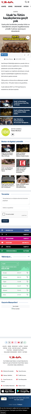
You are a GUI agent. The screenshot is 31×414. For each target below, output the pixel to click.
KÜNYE (20, 352)
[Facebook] (6, 342)
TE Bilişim (19, 404)
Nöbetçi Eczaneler (8, 371)
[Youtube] (18, 342)
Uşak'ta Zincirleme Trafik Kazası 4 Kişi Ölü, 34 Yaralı (7, 155)
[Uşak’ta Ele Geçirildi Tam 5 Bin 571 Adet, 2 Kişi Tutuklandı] (8, 179)
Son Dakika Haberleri (9, 385)
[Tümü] (29, 256)
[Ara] (26, 2)
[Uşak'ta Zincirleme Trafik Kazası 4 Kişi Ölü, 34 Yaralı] (8, 148)
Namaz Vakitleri (7, 375)
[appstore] (8, 391)
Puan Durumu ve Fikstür (6, 380)
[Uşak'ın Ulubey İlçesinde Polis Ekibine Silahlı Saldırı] (23, 148)
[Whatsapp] (24, 342)
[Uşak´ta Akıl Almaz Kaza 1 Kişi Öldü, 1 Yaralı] (8, 163)
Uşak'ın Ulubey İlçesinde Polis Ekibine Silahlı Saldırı (22, 155)
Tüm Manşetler (22, 379)
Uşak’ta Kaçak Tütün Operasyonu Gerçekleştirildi (22, 186)
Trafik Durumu (22, 375)
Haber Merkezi (9, 59)
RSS (4, 398)
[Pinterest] (12, 342)
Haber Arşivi (21, 385)
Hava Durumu (22, 371)
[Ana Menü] (28, 2)
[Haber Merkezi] (5, 132)
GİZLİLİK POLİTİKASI (18, 350)
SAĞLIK (26, 6)
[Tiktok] (21, 342)
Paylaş (5, 54)
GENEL (10, 6)
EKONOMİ (18, 6)
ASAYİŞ (3, 6)
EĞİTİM (5, 348)
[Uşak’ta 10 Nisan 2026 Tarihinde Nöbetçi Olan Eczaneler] (23, 163)
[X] (9, 342)
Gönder (5, 221)
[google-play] (23, 391)
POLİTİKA (9, 350)
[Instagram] (15, 342)
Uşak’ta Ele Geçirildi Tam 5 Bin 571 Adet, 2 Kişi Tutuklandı (7, 186)
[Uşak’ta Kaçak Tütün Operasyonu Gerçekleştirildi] (23, 179)
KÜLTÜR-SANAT (16, 348)
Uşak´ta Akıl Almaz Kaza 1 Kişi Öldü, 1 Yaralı (7, 169)
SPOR (9, 348)
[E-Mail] (12, 134)
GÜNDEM (24, 348)
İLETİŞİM (25, 352)
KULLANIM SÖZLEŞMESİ (10, 352)
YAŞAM (26, 346)
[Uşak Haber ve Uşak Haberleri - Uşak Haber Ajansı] (7, 2)
